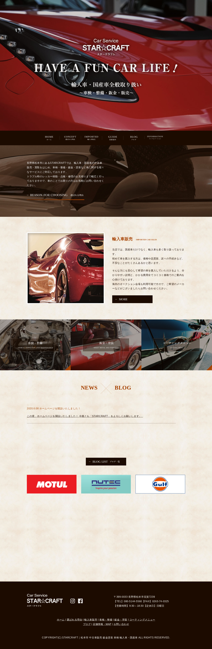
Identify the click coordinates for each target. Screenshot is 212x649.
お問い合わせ (121, 624)
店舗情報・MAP (102, 624)
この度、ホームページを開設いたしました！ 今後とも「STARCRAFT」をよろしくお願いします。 (85, 416)
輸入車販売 (90, 619)
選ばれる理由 (74, 619)
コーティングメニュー (142, 619)
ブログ (87, 624)
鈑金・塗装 (120, 619)
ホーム (61, 619)
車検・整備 (105, 619)
